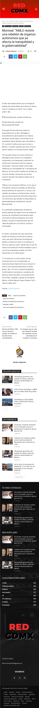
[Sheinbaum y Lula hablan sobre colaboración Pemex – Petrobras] (7, 402)
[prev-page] (3, 410)
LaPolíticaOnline (14, 288)
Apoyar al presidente (19, 295)
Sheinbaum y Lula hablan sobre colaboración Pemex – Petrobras (24, 401)
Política (21, 26)
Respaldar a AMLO (8, 304)
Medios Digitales (11, 51)
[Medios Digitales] (3, 51)
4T (7, 21)
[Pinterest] (20, 56)
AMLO (9, 295)
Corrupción (8, 26)
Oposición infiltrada (8, 298)
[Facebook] (11, 56)
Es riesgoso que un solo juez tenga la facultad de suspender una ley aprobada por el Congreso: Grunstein (28, 333)
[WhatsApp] (25, 56)
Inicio (3, 21)
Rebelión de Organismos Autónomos (13, 301)
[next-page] (6, 410)
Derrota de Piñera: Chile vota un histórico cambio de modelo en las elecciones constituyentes (10, 333)
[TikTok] (19, 678)
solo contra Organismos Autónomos (13, 307)
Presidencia (27, 26)
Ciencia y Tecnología (6, 381)
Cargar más (18, 477)
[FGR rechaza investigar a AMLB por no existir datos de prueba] (7, 392)
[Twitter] (15, 56)
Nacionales (15, 26)
